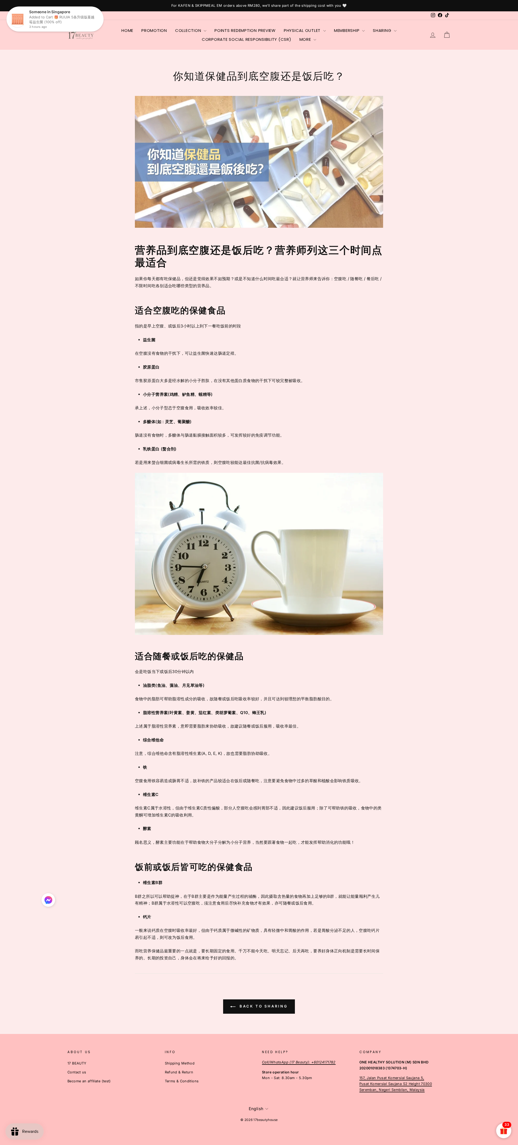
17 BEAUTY (76, 1063)
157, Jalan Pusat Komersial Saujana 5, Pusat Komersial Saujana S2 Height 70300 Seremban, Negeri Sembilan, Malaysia (395, 1084)
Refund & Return (179, 1072)
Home (127, 30)
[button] (48, 901)
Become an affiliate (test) (89, 1081)
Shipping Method (180, 1063)
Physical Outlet (303, 30)
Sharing (383, 30)
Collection (188, 30)
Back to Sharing (263, 1006)
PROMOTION (154, 30)
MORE (305, 39)
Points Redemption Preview (245, 30)
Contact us (76, 1072)
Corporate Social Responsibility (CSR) (246, 39)
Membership (347, 30)
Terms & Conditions (182, 1081)
